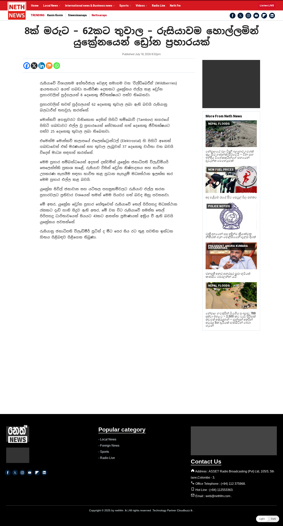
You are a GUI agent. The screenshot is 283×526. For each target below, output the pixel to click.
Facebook (232, 16)
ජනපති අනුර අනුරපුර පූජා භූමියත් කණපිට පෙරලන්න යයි (228, 275)
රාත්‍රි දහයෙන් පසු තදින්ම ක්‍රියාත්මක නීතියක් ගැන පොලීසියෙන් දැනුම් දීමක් (231, 235)
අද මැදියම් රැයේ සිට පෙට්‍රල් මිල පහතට (231, 197)
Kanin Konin (55, 15)
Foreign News (109, 445)
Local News (50, 5)
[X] (34, 65)
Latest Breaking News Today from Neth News (17, 11)
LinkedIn (272, 16)
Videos (140, 5)
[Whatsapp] (56, 65)
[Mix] (49, 65)
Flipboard (264, 16)
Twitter (240, 16)
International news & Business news (88, 5)
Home (35, 5)
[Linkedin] (41, 65)
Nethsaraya (99, 15)
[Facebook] (26, 65)
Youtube (256, 16)
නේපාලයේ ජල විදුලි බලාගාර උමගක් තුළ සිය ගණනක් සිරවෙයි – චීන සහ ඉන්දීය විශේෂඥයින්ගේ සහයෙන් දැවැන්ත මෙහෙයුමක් (230, 156)
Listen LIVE (267, 5)
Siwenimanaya (77, 15)
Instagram (248, 16)
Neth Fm (175, 5)
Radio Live (158, 5)
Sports (124, 5)
